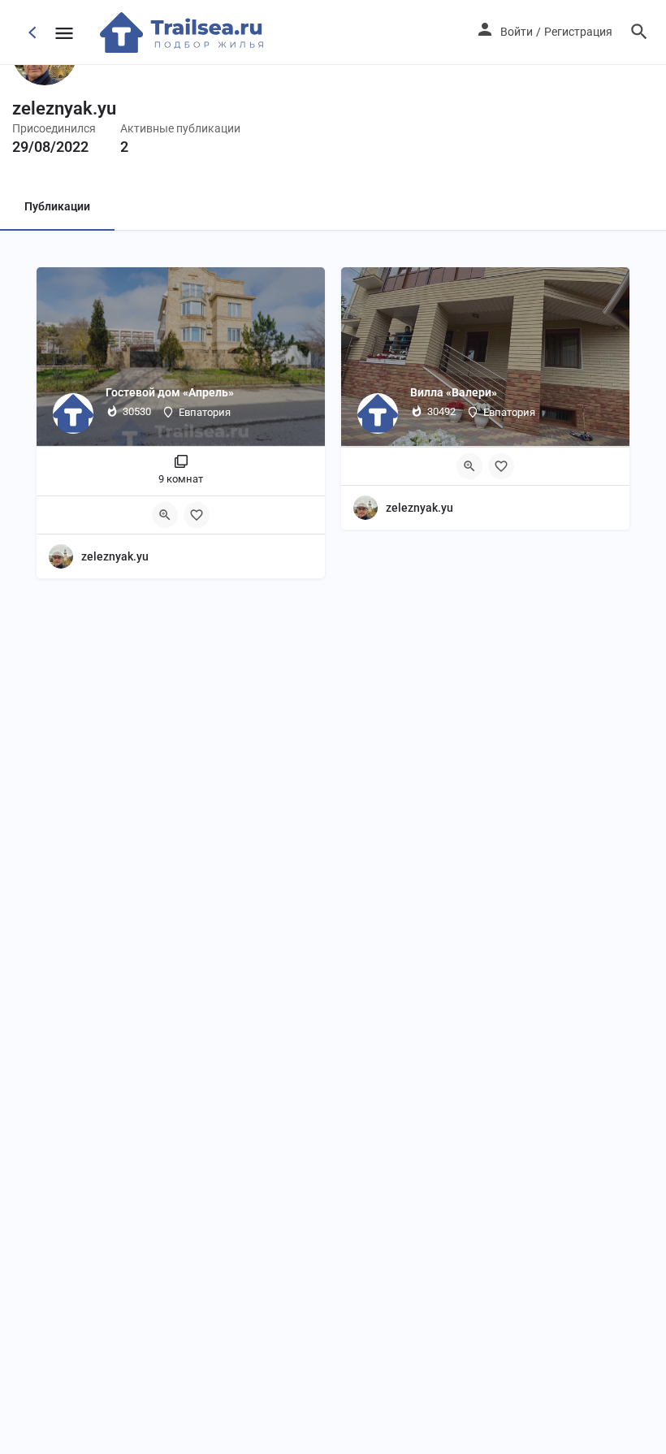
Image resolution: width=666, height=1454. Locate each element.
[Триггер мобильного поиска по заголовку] (639, 31)
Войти (516, 31)
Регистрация (578, 31)
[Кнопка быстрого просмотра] (165, 515)
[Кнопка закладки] (197, 515)
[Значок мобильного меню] (64, 33)
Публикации (57, 206)
